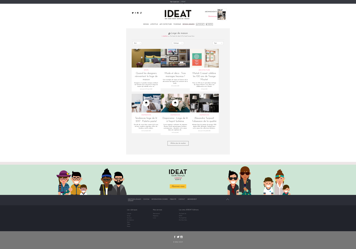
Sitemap (130, 201)
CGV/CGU (146, 199)
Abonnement (192, 199)
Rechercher (141, 13)
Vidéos (210, 24)
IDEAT (183, 2)
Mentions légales (134, 199)
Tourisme (177, 24)
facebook (135, 13)
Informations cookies (160, 199)
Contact (182, 199)
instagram (138, 13)
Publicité (173, 199)
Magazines (155, 215)
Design (146, 24)
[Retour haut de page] (227, 199)
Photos (128, 226)
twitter (133, 13)
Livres (154, 217)
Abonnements (156, 213)
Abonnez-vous (178, 186)
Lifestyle (154, 24)
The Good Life (174, 2)
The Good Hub (182, 217)
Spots (128, 222)
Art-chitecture (166, 24)
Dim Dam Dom (183, 220)
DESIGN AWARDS (189, 24)
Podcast (201, 24)
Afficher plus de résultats (178, 143)
